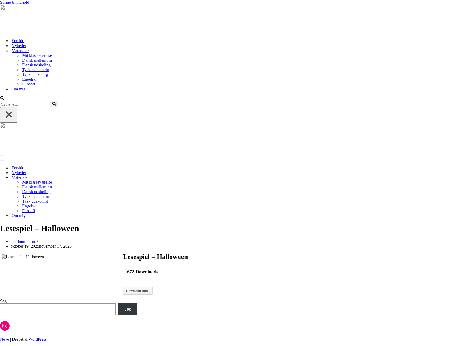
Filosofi (28, 84)
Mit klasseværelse (37, 55)
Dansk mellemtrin (37, 60)
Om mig (18, 89)
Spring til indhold (14, 2)
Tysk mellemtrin (35, 69)
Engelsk (29, 79)
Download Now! (137, 290)
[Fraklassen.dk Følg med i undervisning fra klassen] (26, 31)
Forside (18, 40)
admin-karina (26, 241)
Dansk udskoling (36, 65)
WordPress (38, 339)
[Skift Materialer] (92, 177)
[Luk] (8, 115)
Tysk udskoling (35, 74)
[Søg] (2, 98)
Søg (3, 301)
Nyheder (19, 45)
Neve (4, 339)
